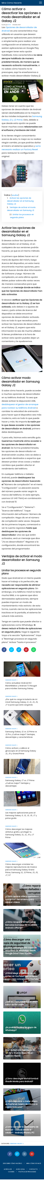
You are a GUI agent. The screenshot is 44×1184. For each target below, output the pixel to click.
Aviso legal (20, 1169)
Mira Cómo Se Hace (33, 1163)
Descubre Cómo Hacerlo (12, 1163)
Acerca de (8, 1169)
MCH (9, 25)
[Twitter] (17, 1153)
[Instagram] (24, 1153)
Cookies (11, 1172)
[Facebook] (9, 1153)
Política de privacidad (27, 1172)
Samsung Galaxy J (17, 1144)
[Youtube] (31, 1153)
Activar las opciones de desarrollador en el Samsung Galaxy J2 (20, 201)
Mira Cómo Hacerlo (12, 2)
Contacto (33, 1169)
